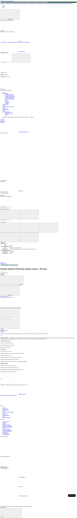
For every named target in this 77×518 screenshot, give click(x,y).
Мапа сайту (5, 432)
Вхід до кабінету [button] (6, 421)
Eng (3, 6)
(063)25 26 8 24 (22, 51)
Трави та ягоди (6, 109)
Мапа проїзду (3, 507)
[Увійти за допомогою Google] (29, 214)
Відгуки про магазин (55, 3)
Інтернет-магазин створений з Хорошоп (8, 395)
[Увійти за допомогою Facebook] (9, 214)
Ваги (4, 110)
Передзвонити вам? (4, 52)
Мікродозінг (5, 93)
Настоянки (5, 108)
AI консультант (72, 495)
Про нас (5, 3)
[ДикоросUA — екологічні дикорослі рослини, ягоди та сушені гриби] (6, 383)
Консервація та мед (7, 111)
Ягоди (10, 245)
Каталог (2, 3)
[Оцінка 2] (29, 227)
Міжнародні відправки (28, 3)
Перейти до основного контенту (7, 1)
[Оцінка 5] (29, 237)
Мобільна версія (22, 394)
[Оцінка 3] (48, 227)
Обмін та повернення (18, 3)
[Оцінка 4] (9, 237)
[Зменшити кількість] (9, 313)
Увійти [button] (1, 307)
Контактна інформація (46, 3)
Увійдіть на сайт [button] (3, 296)
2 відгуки (2, 274)
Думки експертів (37, 3)
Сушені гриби (6, 104)
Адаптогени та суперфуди (8, 106)
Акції (4, 92)
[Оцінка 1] (9, 227)
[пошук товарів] (21, 58)
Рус (3, 7)
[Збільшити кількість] (9, 324)
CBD (4, 105)
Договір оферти (62, 3)
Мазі (4, 107)
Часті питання (68, 3)
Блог (33, 3)
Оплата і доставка (10, 3)
